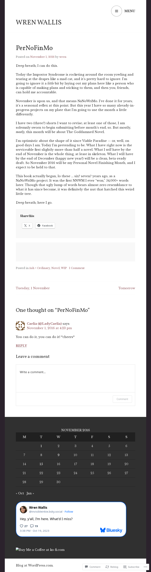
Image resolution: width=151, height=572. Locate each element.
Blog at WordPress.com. (34, 565)
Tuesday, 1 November (33, 288)
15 (41, 464)
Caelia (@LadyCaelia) (44, 323)
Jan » (30, 493)
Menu (129, 11)
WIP (64, 268)
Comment (122, 399)
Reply (21, 346)
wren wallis (39, 22)
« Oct (20, 493)
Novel (55, 268)
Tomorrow (126, 288)
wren (62, 57)
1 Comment (77, 268)
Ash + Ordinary (39, 268)
